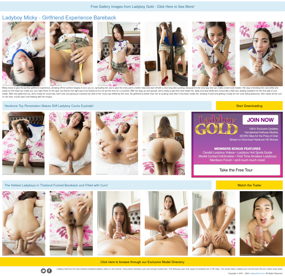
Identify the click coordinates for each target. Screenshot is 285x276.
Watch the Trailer (249, 185)
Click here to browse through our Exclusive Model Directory (142, 262)
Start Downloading (249, 105)
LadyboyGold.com (257, 273)
